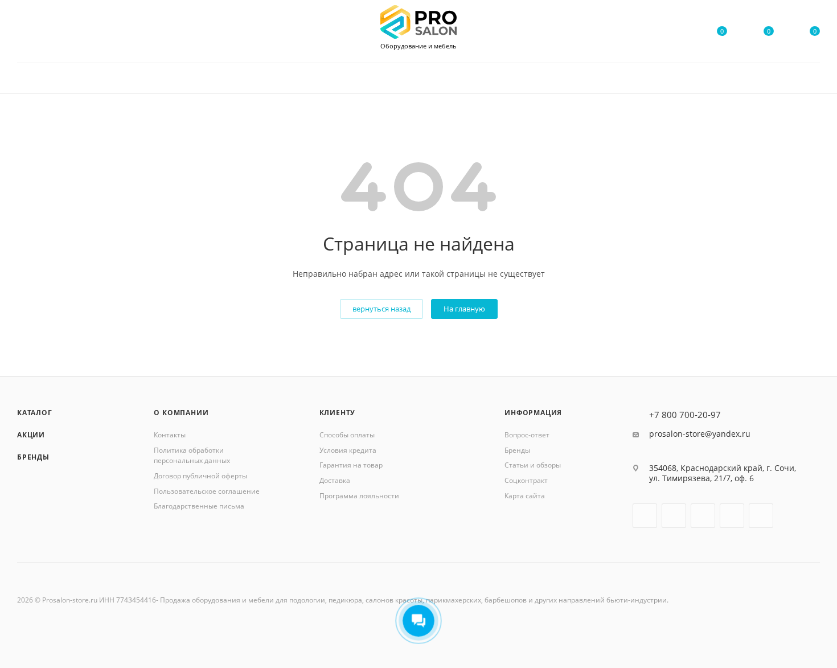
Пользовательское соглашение (207, 491)
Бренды (33, 457)
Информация (533, 412)
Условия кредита (347, 450)
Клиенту (337, 412)
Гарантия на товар (351, 465)
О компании (181, 412)
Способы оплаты (347, 435)
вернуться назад (381, 309)
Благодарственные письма (199, 506)
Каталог (34, 412)
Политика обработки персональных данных (192, 455)
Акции (31, 435)
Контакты (170, 435)
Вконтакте (645, 515)
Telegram (674, 515)
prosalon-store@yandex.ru (699, 434)
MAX (732, 515)
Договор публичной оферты (200, 476)
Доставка (334, 480)
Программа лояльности (359, 496)
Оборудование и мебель (418, 46)
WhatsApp (761, 515)
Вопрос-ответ (526, 435)
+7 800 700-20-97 (685, 415)
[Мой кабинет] (676, 33)
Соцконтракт (526, 480)
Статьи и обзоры (532, 465)
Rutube (703, 515)
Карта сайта (524, 496)
